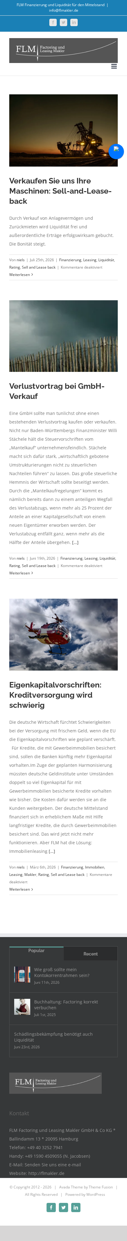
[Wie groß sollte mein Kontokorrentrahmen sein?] (22, 975)
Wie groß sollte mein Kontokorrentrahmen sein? (61, 972)
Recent (91, 953)
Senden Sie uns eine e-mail (53, 1165)
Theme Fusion (101, 1187)
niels (21, 259)
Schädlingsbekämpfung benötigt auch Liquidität (53, 1037)
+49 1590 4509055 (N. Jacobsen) (57, 1156)
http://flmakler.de (46, 1173)
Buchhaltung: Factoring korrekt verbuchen (66, 1005)
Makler (30, 874)
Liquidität (106, 259)
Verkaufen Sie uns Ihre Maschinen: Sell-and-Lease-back (60, 191)
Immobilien (94, 867)
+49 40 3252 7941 (45, 1147)
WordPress (95, 1194)
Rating (14, 267)
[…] (75, 542)
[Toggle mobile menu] (114, 66)
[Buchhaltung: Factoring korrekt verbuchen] (22, 1007)
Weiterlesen (19, 274)
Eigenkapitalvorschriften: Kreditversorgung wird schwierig (55, 695)
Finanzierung (70, 259)
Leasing (89, 259)
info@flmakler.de (63, 10)
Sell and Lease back (38, 267)
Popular (36, 950)
